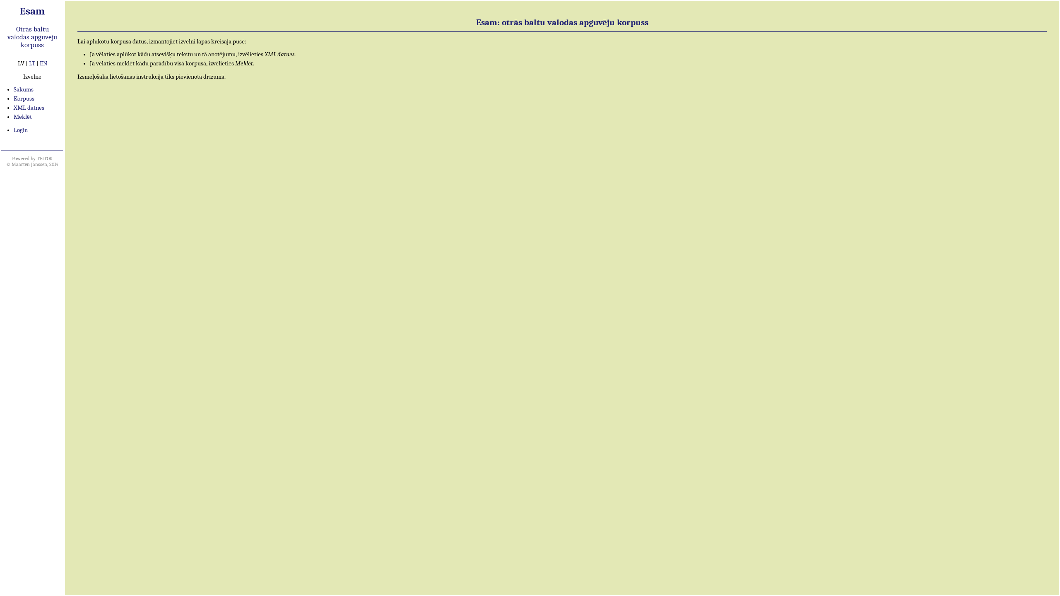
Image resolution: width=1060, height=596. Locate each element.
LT (32, 63)
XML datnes (29, 107)
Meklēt (23, 116)
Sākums (24, 89)
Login (21, 130)
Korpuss (24, 98)
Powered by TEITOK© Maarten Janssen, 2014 (32, 161)
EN (43, 63)
